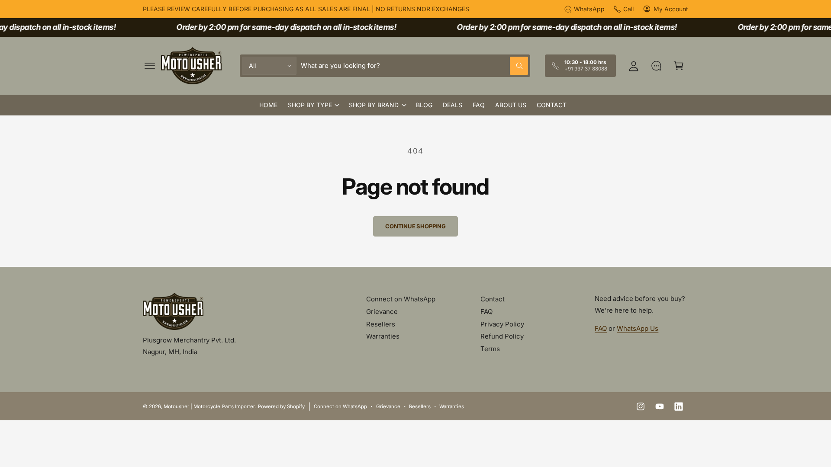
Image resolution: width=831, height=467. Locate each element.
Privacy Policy (502, 324)
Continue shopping (415, 226)
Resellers (380, 324)
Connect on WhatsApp (400, 299)
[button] (149, 65)
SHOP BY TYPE (310, 105)
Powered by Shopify (281, 406)
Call (628, 9)
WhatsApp (589, 9)
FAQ (486, 311)
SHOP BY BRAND (374, 105)
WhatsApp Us (637, 328)
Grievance (382, 311)
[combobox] (414, 65)
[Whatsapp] (656, 65)
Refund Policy (502, 336)
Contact (492, 299)
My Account (671, 9)
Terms (490, 349)
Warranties (382, 336)
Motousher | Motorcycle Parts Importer (209, 406)
